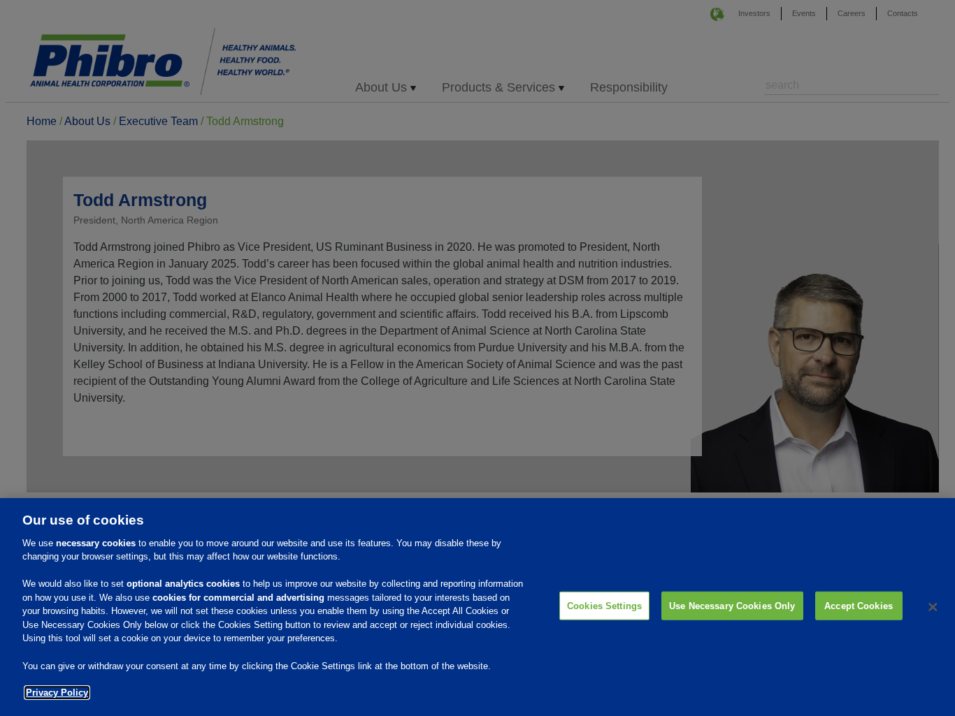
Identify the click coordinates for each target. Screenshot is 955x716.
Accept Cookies (858, 606)
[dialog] (477, 607)
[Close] (932, 607)
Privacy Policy (57, 692)
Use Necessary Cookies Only (732, 606)
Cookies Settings (604, 606)
